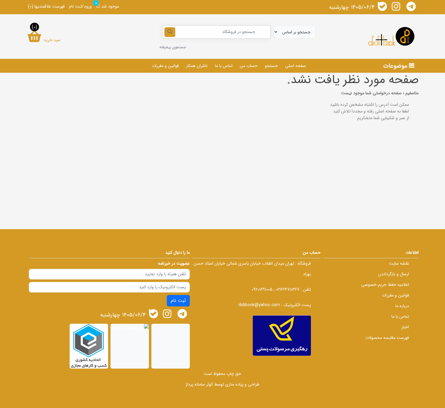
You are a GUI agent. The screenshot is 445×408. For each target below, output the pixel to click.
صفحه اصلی (295, 65)
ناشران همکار (197, 65)
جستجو (271, 65)
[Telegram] (411, 6)
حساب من (249, 65)
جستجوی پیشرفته (173, 47)
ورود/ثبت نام (80, 6)
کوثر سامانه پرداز (199, 384)
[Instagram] (396, 6)
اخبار (405, 327)
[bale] (382, 6)
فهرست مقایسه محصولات (387, 337)
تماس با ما (223, 65)
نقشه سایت (399, 263)
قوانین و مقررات (165, 65)
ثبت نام (178, 300)
